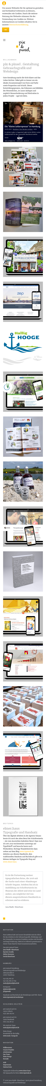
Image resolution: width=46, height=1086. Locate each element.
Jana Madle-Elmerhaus (11, 950)
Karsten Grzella (8, 952)
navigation (4, 40)
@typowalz (7, 991)
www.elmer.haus (25, 1071)
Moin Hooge (7, 1056)
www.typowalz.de (25, 1073)
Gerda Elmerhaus (9, 956)
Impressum (7, 1065)
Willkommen (7, 1048)
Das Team (6, 1054)
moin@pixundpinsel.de (11, 983)
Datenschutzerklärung (18, 25)
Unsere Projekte (8, 1050)
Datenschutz (7, 1067)
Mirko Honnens (8, 954)
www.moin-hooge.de (10, 1036)
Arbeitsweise (7, 1052)
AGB (4, 1062)
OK (5, 30)
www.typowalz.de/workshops (13, 997)
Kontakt (6, 1059)
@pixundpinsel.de (9, 989)
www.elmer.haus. (10, 862)
